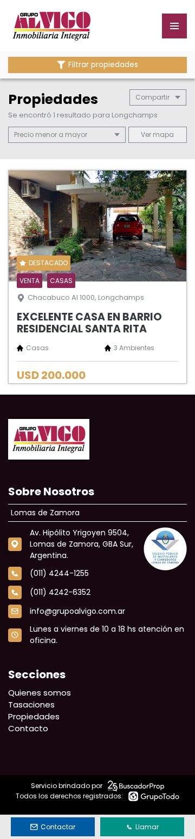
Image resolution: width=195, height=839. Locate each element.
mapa (162, 134)
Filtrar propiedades (103, 65)
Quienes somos (39, 692)
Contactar (58, 826)
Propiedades (34, 716)
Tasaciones (31, 704)
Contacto (28, 728)
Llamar (147, 826)
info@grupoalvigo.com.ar (77, 611)
